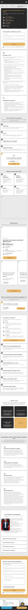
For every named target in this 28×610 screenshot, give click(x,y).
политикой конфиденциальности (17, 46)
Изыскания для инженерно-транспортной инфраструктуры (13, 240)
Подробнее (9, 257)
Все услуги (20, 422)
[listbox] (14, 576)
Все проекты (14, 290)
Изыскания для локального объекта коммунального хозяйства (9, 274)
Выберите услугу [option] (8, 576)
